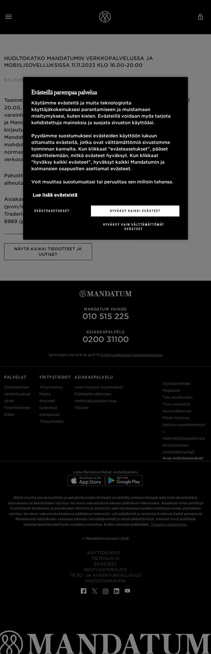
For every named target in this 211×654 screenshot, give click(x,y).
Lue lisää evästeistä (55, 195)
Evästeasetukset (52, 211)
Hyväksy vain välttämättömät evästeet (133, 227)
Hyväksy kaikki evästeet (135, 211)
